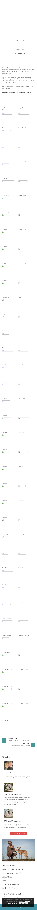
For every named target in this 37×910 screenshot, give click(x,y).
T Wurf (22, 49)
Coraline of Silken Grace (12, 884)
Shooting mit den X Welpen (13, 794)
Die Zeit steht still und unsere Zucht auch (18, 773)
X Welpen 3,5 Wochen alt (12, 821)
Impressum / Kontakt (18, 908)
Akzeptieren (24, 903)
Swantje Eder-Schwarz (20, 45)
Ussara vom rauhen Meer (12, 873)
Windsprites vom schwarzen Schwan (11, 9)
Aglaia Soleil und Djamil (12, 869)
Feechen (5, 881)
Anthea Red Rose (9, 888)
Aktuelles (21, 29)
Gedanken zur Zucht (19, 833)
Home (14, 29)
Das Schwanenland (9, 897)
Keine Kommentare (20, 53)
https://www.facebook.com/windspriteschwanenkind (16, 92)
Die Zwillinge (7, 877)
